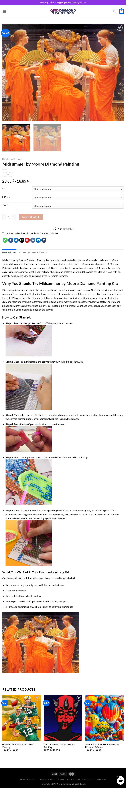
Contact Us (99, 779)
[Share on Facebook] (10, 240)
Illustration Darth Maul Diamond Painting (59, 746)
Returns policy (66, 779)
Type (5, 205)
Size (4, 189)
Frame (6, 197)
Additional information (33, 252)
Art (35, 233)
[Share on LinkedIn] (38, 240)
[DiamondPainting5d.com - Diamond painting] (63, 11)
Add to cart (30, 216)
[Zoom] (6, 118)
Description (9, 252)
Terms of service (47, 779)
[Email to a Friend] (21, 240)
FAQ (78, 779)
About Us (87, 779)
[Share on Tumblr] (43, 240)
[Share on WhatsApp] (5, 240)
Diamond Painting (51, 572)
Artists (40, 233)
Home (5, 159)
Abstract (17, 159)
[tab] (9, 252)
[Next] (117, 72)
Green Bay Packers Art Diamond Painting (18, 746)
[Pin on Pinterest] (27, 240)
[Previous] (8, 72)
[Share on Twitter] (16, 240)
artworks (48, 233)
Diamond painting (41, 297)
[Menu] (4, 11)
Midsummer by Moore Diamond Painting (24, 260)
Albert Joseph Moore (24, 233)
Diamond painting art (13, 289)
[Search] (114, 11)
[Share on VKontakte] (32, 240)
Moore (55, 233)
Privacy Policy (28, 779)
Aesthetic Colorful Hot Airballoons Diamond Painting (102, 746)
